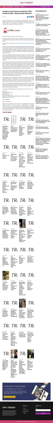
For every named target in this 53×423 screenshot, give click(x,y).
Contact (24, 413)
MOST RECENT (10, 6)
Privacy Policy (25, 409)
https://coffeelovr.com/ (10, 97)
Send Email (7, 93)
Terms (24, 408)
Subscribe (43, 413)
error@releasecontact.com (7, 106)
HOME (4, 6)
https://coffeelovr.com (29, 89)
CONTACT (23, 6)
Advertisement (25, 411)
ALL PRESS (17, 6)
